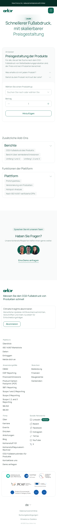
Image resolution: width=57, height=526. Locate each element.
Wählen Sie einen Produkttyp (18, 86)
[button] (51, 10)
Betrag (8, 98)
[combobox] (26, 92)
